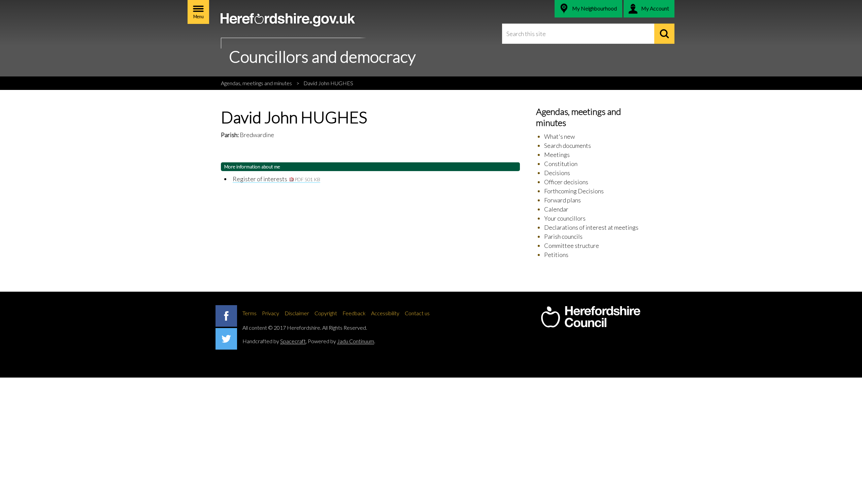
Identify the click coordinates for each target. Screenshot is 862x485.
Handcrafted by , (274, 341)
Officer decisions (566, 182)
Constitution (560, 163)
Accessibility (385, 313)
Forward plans (562, 200)
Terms (249, 313)
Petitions (556, 254)
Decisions (557, 172)
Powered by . (341, 341)
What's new (559, 136)
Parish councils (563, 236)
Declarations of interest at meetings (591, 227)
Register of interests (276, 179)
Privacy (270, 313)
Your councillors (565, 218)
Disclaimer (297, 313)
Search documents (567, 145)
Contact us (417, 313)
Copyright (325, 313)
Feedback (354, 313)
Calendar (556, 209)
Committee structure (571, 245)
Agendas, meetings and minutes (256, 83)
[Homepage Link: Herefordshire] (590, 317)
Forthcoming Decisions (574, 191)
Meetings (557, 154)
